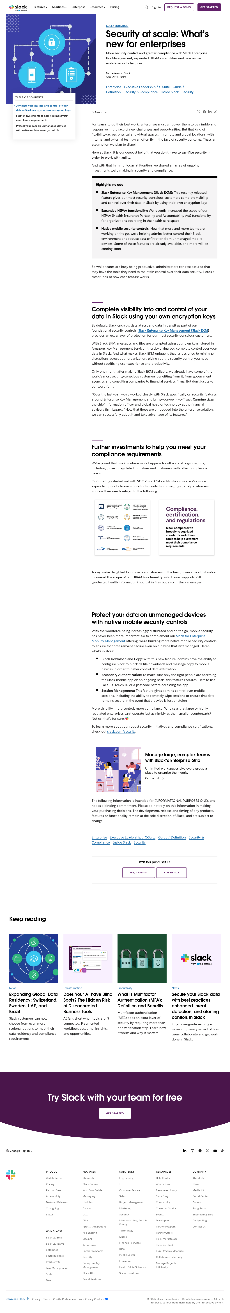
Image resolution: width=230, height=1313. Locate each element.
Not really (172, 872)
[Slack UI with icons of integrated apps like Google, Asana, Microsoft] (87, 958)
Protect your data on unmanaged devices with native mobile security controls (41, 128)
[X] (207, 1151)
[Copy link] (215, 111)
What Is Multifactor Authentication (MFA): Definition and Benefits (140, 1000)
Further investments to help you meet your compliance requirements (42, 118)
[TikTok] (222, 1151)
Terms (46, 1299)
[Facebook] (204, 111)
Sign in (156, 7)
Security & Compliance (141, 92)
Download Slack (15, 1299)
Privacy (36, 1299)
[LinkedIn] (210, 112)
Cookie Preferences (64, 1299)
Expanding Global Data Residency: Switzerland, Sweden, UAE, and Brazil (33, 1003)
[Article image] (33, 958)
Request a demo (179, 7)
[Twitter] (199, 112)
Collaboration (117, 26)
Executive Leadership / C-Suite (147, 87)
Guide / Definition (172, 837)
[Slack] (18, 7)
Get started (209, 7)
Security (188, 92)
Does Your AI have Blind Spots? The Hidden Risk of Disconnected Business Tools (87, 1003)
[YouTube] (215, 1151)
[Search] (146, 7)
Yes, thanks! (139, 872)
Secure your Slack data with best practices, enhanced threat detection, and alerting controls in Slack (196, 1006)
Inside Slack (170, 92)
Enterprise (113, 87)
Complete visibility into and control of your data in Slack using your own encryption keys (43, 108)
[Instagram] (192, 1151)
